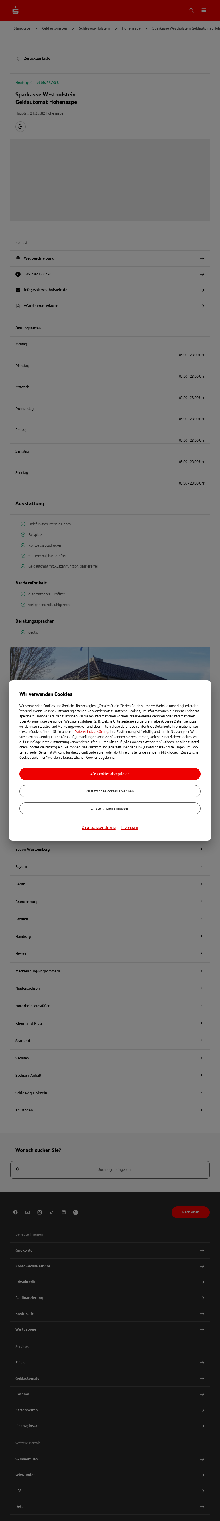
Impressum (129, 827)
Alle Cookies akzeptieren (110, 774)
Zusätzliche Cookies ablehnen (110, 791)
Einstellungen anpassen (110, 808)
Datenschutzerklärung (91, 732)
